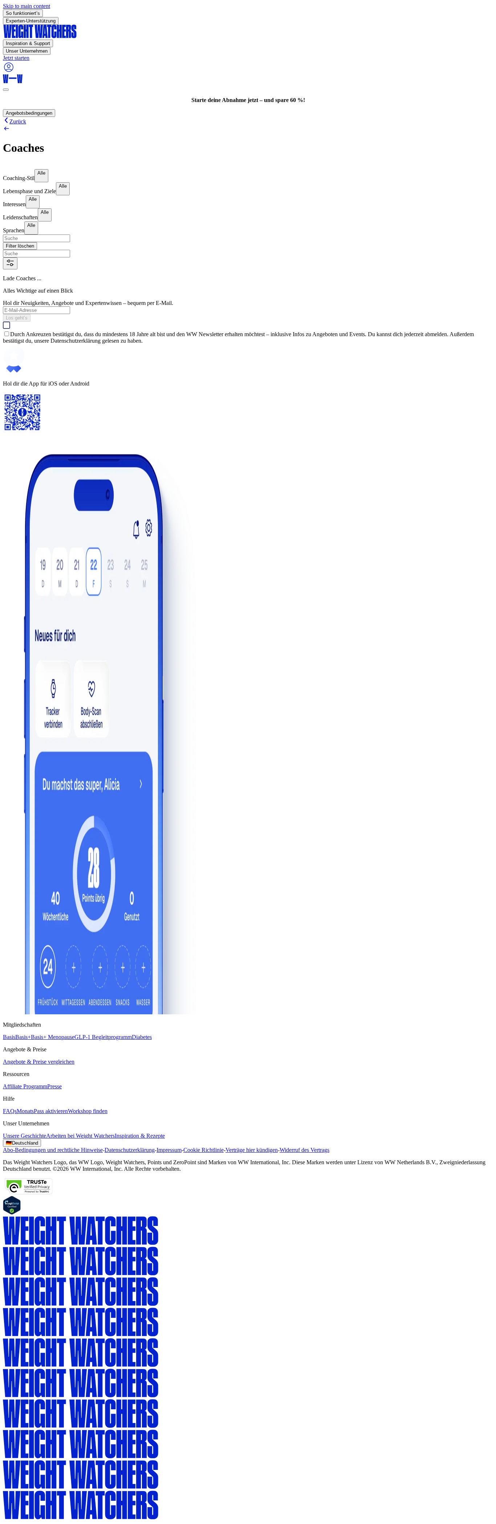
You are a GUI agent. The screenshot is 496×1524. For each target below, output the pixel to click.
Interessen (14, 204)
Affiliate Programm (25, 1086)
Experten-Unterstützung (31, 21)
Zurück (17, 121)
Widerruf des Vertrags (304, 1150)
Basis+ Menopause (52, 1037)
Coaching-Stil (18, 178)
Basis (9, 1037)
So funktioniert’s (23, 13)
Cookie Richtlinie (203, 1150)
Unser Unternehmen (27, 51)
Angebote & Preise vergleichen (38, 1062)
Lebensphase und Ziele (29, 191)
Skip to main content (26, 6)
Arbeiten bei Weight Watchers (80, 1136)
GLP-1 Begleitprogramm (103, 1037)
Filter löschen (20, 246)
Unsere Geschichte (24, 1136)
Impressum (169, 1150)
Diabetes (142, 1037)
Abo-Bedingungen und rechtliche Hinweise (53, 1150)
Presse (54, 1086)
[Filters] (10, 263)
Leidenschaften (20, 217)
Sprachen (13, 230)
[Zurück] (248, 129)
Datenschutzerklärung (130, 1150)
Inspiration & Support (28, 43)
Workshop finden (87, 1111)
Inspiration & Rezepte (140, 1136)
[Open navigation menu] (6, 90)
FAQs (10, 1111)
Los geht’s (17, 318)
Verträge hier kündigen (251, 1150)
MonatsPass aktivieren (42, 1111)
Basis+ (23, 1037)
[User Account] (9, 71)
